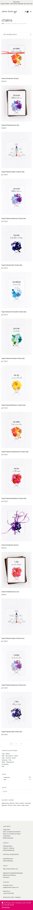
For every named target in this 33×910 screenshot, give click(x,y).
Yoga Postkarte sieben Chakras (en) (12, 638)
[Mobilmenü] (30, 11)
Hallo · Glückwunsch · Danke (10, 755)
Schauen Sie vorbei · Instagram (12, 897)
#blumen (12, 803)
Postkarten (7, 777)
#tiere (17, 803)
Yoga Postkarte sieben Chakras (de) (12, 172)
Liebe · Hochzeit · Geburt (9, 758)
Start (3, 23)
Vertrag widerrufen (11, 854)
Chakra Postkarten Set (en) (9, 545)
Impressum (6, 877)
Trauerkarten (6, 836)
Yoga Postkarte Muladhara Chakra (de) (13, 498)
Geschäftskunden (8, 858)
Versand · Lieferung (8, 848)
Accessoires (5, 764)
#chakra (21, 803)
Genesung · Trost (6, 760)
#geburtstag (5, 803)
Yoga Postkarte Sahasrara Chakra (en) (13, 685)
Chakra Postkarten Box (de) (10, 125)
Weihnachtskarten (8, 838)
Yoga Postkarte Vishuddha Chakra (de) (13, 312)
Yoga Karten (6, 829)
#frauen (10, 805)
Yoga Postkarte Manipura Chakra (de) (13, 405)
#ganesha (4, 805)
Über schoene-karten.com (10, 869)
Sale (3, 766)
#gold (23, 805)
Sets (5, 779)
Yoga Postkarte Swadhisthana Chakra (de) (14, 452)
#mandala (28, 803)
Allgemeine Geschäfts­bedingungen (13, 873)
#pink (19, 805)
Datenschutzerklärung (9, 875)
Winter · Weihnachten (8, 762)
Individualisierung (8, 860)
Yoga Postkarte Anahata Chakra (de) (13, 358)
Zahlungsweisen (7, 846)
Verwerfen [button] (6, 907)
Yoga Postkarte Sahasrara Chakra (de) (13, 218)
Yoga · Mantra (6, 753)
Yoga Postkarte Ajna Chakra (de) (11, 265)
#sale (27, 805)
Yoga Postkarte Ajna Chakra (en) (11, 731)
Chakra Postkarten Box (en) (10, 592)
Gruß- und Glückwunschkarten (11, 831)
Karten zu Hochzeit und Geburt (12, 833)
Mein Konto (16, 2)
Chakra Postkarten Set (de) (9, 78)
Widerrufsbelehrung (8, 850)
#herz (15, 805)
